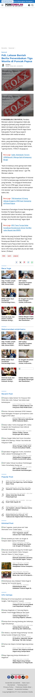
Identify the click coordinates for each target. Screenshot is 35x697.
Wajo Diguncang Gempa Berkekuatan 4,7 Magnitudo (23, 662)
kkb (3, 256)
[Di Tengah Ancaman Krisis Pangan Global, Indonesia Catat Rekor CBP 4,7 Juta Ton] (26, 293)
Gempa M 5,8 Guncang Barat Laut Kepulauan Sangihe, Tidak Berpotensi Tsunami (23, 605)
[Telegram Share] (28, 262)
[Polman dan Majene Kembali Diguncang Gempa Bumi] (17, 645)
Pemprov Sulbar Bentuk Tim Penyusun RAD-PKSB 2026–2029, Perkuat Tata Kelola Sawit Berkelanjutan (23, 406)
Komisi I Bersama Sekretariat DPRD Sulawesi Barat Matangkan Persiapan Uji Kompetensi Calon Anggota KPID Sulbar (23, 420)
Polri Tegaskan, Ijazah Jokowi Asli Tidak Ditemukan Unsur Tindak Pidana (23, 533)
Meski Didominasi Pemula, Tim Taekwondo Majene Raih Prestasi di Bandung (19, 516)
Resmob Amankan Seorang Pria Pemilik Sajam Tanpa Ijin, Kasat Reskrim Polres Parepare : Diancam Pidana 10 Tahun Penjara (22, 558)
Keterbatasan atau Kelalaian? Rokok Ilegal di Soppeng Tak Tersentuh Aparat (22, 587)
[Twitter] (12, 677)
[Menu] (2, 5)
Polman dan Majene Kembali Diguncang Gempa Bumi (23, 650)
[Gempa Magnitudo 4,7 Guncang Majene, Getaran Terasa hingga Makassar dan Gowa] (17, 611)
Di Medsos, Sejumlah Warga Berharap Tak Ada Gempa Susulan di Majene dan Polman (23, 639)
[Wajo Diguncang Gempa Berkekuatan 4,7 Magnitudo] (17, 656)
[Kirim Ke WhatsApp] (32, 262)
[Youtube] (19, 677)
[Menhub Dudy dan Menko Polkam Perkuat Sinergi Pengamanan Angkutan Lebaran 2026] (8, 311)
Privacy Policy (8, 687)
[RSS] (26, 677)
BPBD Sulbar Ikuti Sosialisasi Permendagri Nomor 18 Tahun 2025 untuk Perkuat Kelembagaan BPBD (8, 300)
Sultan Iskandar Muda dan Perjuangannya (15, 496)
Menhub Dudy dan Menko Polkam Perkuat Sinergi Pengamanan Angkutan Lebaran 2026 (8, 318)
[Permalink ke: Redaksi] (3, 65)
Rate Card (25, 683)
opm (9, 256)
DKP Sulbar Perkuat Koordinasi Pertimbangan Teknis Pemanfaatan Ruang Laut (23, 469)
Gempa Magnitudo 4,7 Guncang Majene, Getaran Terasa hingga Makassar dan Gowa (23, 616)
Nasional (4, 52)
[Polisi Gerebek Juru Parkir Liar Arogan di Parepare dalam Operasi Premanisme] (17, 540)
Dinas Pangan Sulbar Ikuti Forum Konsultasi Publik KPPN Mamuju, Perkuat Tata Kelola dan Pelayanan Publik (23, 447)
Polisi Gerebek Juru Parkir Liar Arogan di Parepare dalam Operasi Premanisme (22, 545)
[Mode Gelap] (29, 5)
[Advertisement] (17, 25)
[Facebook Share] (16, 262)
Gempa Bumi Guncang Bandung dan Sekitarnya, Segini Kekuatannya (22, 628)
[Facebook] (8, 677)
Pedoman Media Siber (23, 687)
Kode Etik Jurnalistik (12, 683)
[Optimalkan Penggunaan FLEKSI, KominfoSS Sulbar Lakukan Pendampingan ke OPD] (17, 453)
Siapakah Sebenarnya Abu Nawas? (18, 489)
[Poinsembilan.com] (14, 5)
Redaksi (8, 65)
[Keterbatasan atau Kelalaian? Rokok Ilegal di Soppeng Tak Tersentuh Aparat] (17, 582)
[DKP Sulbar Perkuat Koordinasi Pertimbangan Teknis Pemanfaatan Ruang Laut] (17, 464)
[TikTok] (23, 677)
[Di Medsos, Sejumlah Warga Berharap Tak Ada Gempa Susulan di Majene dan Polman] (17, 634)
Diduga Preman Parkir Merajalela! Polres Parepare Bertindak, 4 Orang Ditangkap (22, 565)
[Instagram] (16, 677)
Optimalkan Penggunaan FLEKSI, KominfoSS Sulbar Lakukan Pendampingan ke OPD (23, 458)
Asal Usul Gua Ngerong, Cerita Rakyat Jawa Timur (19, 483)
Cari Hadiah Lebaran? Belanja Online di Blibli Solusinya (19, 509)
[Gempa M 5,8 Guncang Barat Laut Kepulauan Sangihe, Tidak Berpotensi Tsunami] (17, 600)
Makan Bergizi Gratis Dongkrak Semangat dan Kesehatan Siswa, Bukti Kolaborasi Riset (26, 318)
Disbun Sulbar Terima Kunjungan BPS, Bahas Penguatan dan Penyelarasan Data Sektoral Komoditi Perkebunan (22, 433)
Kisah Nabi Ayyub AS (13, 502)
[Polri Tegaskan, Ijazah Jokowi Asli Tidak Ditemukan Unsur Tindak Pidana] (17, 528)
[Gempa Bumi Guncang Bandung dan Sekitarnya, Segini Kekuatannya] (17, 622)
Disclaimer (11, 685)
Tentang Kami (22, 685)
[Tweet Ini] (20, 262)
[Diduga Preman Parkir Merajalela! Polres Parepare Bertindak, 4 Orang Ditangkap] (6, 566)
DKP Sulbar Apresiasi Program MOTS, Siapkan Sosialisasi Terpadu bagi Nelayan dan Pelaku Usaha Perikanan (26, 282)
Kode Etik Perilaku (21, 689)
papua (16, 256)
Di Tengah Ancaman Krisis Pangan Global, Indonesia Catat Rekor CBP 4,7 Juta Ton (26, 300)
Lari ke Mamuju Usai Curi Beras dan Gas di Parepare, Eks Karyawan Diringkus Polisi (22, 574)
